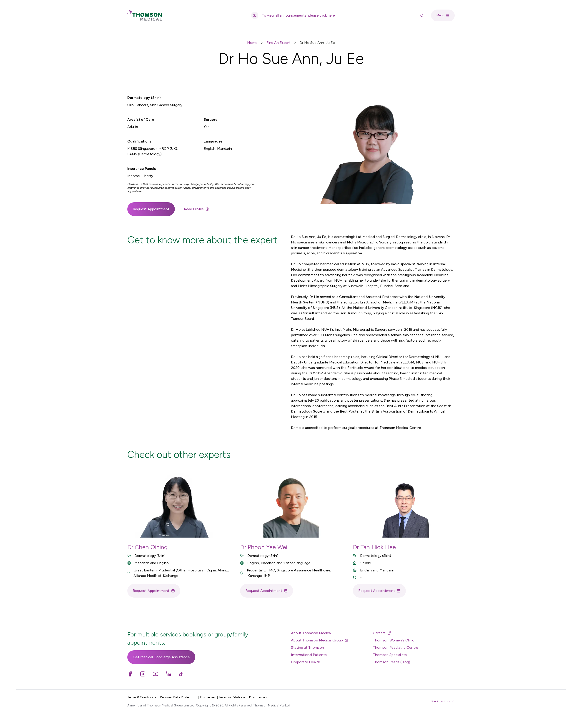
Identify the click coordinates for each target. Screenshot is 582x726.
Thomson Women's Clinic (393, 640)
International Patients (309, 655)
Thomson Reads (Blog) (391, 662)
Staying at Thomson (307, 647)
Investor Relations (232, 697)
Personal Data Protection (178, 697)
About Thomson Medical (311, 633)
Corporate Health (305, 662)
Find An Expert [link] (278, 42)
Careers (379, 633)
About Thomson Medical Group (317, 640)
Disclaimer (208, 697)
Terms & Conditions (141, 697)
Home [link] (252, 42)
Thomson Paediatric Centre (395, 647)
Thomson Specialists (390, 655)
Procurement (258, 697)
